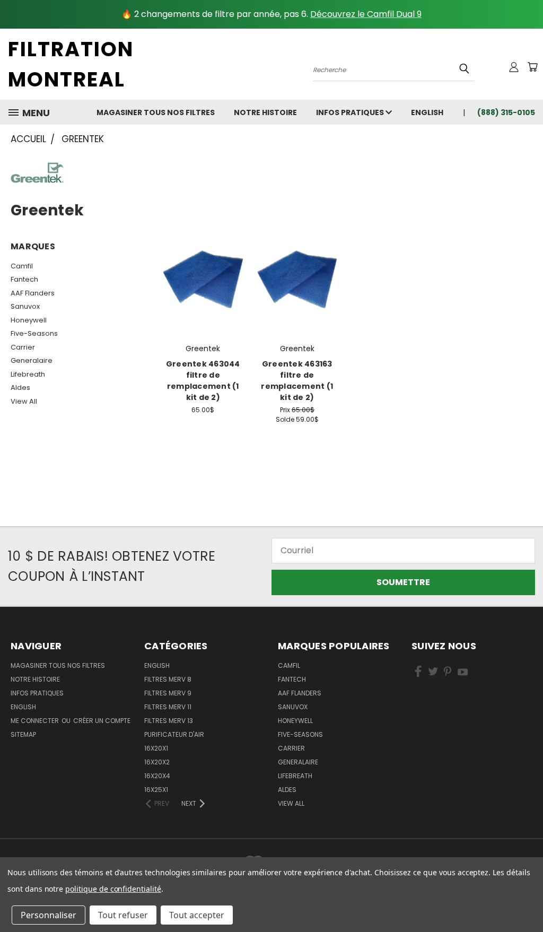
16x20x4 (157, 775)
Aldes (20, 387)
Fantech (24, 279)
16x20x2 (157, 761)
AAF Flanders (33, 293)
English (157, 665)
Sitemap (23, 734)
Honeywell (29, 320)
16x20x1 (156, 748)
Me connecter (35, 720)
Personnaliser (48, 915)
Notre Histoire (265, 112)
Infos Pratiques (351, 112)
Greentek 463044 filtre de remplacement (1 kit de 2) (203, 381)
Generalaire (31, 360)
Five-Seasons (34, 333)
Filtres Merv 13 (168, 720)
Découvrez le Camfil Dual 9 (366, 14)
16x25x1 (156, 789)
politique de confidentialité (113, 889)
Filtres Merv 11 (167, 706)
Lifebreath (28, 374)
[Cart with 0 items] (532, 67)
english (427, 112)
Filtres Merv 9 (167, 693)
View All (24, 401)
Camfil (22, 266)
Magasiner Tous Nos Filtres (156, 112)
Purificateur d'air (174, 734)
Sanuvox (25, 306)
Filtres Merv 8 (167, 679)
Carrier (23, 347)
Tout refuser (123, 915)
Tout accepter (196, 915)
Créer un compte (101, 720)
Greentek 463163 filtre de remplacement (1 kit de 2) (297, 381)
